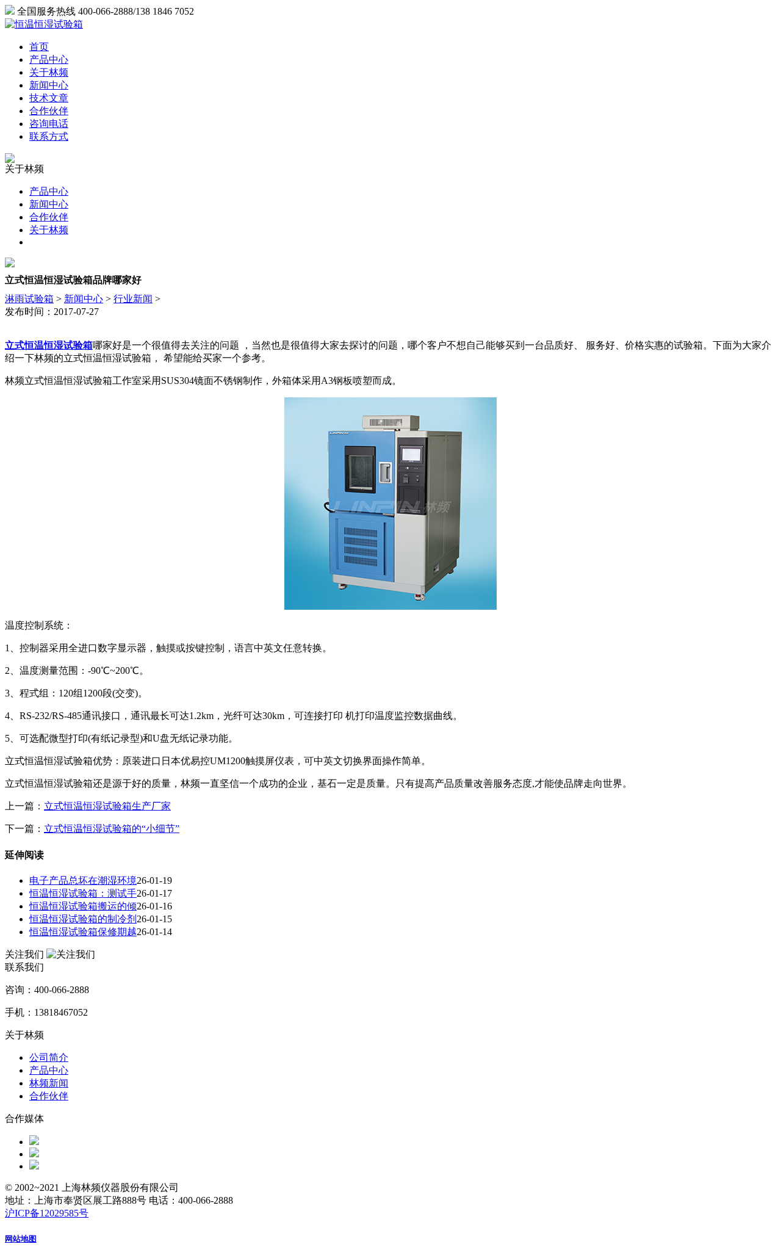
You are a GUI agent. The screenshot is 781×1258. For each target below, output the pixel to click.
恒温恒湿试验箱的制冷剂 (83, 919)
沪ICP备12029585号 (46, 1213)
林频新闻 (48, 1083)
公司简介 (48, 1057)
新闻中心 (48, 85)
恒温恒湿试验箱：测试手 (83, 893)
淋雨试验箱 (29, 299)
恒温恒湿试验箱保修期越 (83, 932)
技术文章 (48, 98)
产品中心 (48, 59)
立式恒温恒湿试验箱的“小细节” (111, 828)
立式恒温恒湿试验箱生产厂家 (107, 806)
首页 (39, 47)
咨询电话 (48, 123)
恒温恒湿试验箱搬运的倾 (83, 906)
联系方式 (48, 136)
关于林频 (48, 72)
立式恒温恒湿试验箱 (49, 345)
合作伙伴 (48, 111)
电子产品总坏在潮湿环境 (83, 880)
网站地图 (21, 1238)
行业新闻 (133, 299)
